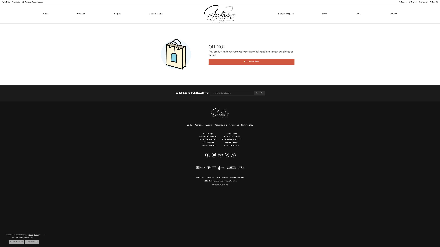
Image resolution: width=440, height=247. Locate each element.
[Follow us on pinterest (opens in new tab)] (220, 155)
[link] (32, 2)
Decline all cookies (16, 242)
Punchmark (224, 185)
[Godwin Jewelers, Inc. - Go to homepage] (220, 113)
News (324, 14)
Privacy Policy (247, 125)
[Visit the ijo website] (211, 167)
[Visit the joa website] (221, 167)
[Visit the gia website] (200, 167)
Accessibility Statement (237, 177)
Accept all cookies (32, 242)
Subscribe (259, 93)
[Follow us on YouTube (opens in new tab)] (214, 155)
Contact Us (234, 125)
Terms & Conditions (222, 177)
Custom (209, 125)
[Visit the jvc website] (231, 167)
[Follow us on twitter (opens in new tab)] (233, 155)
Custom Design (156, 14)
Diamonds (80, 14)
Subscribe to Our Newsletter (192, 93)
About (358, 14)
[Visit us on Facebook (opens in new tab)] (207, 155)
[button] (6, 2)
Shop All (117, 14)
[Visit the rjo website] (241, 167)
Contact (393, 14)
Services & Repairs (286, 14)
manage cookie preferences (22, 237)
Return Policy (200, 177)
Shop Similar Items (251, 62)
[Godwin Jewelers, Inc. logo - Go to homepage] (220, 13)
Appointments (221, 125)
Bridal (45, 14)
